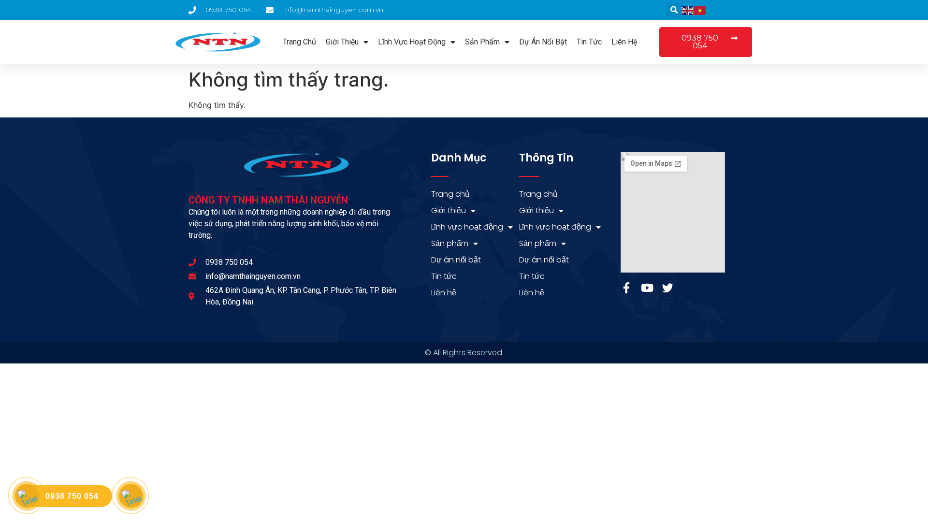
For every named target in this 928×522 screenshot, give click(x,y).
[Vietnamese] (700, 10)
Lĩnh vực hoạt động (412, 41)
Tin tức (589, 41)
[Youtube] (646, 287)
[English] (688, 10)
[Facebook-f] (626, 287)
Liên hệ (624, 41)
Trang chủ (299, 41)
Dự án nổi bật (543, 41)
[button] (674, 9)
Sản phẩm (482, 41)
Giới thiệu (342, 41)
